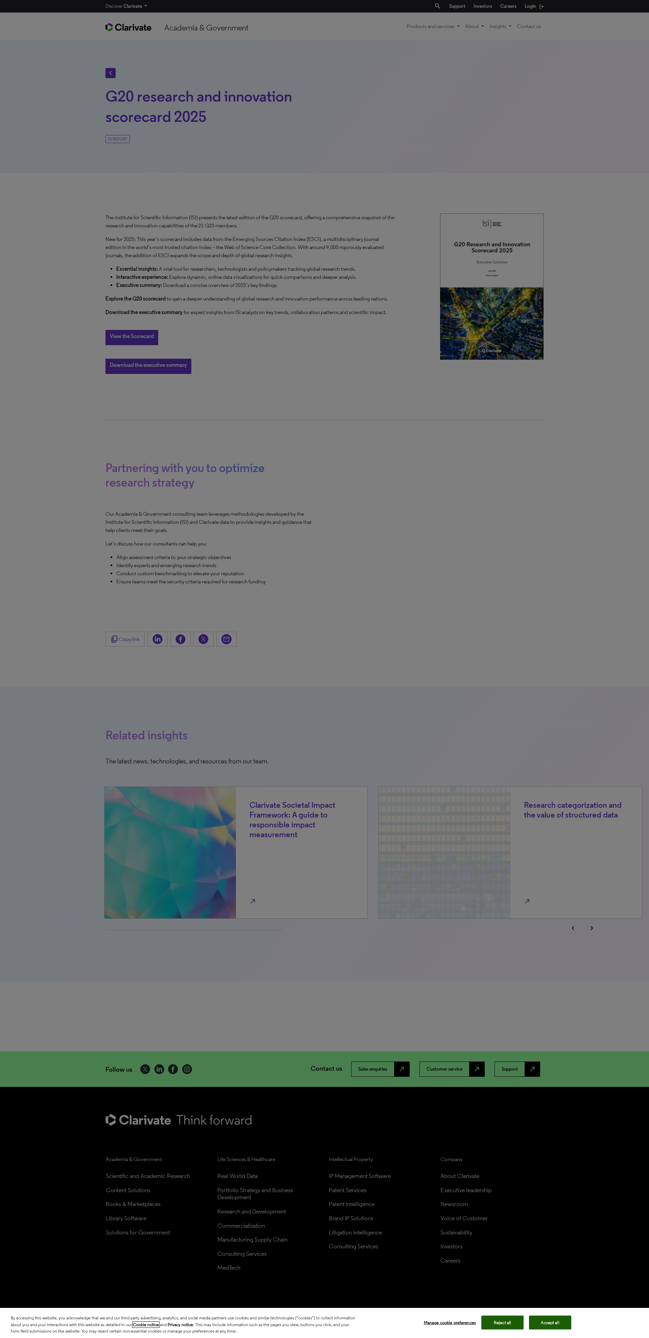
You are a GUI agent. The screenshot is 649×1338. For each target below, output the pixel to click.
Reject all (502, 1322)
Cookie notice (146, 1324)
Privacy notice (180, 1324)
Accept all (550, 1322)
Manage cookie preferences (450, 1322)
